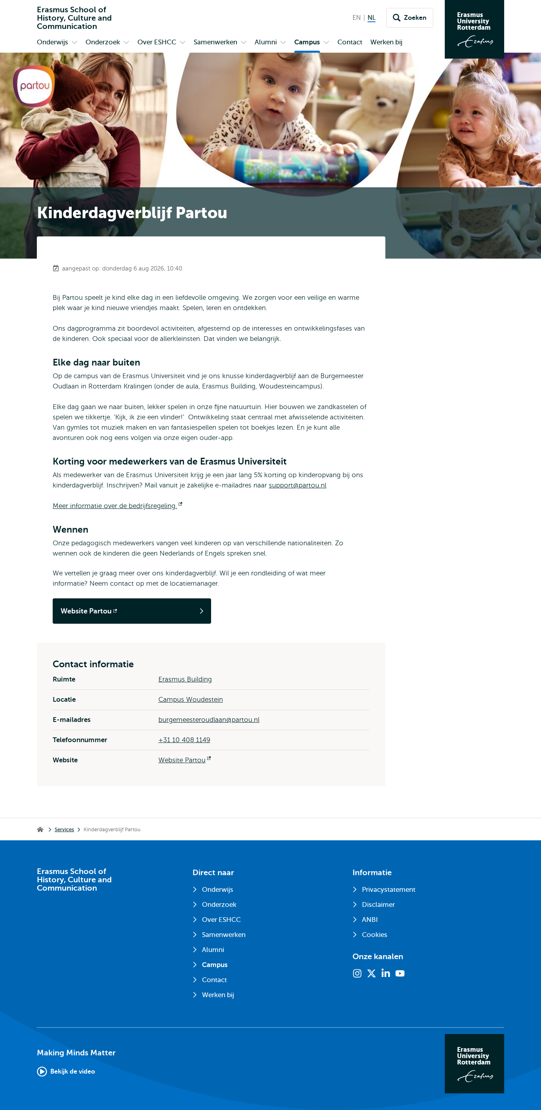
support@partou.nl (297, 485)
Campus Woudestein (190, 699)
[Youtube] (400, 973)
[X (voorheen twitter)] (371, 973)
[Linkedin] (386, 973)
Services (64, 829)
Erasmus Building (185, 679)
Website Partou (184, 760)
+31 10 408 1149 (184, 740)
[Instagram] (357, 973)
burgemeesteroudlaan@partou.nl (208, 719)
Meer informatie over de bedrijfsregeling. (117, 506)
